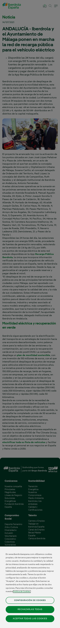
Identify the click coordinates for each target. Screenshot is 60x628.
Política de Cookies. (21, 592)
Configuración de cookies (30, 600)
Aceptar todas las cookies (30, 619)
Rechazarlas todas (30, 609)
